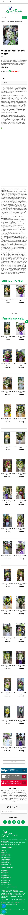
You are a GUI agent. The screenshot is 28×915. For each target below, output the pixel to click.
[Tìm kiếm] (24, 17)
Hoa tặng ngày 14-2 (5, 861)
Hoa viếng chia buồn (6, 857)
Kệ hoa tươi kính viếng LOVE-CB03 (7, 364)
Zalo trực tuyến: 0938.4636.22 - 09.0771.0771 (14, 902)
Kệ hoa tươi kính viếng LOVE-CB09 (7, 446)
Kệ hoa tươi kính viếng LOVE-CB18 (20, 556)
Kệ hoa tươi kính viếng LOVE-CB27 (7, 693)
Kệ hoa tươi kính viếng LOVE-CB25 (7, 666)
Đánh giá (5, 82)
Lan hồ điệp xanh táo (6, 877)
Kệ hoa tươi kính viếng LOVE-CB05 (7, 392)
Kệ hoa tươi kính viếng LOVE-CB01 (7, 299)
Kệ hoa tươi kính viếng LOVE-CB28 (20, 693)
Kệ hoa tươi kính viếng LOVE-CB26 (20, 666)
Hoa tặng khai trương (6, 855)
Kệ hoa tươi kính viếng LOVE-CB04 (20, 364)
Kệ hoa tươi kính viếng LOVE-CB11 (7, 474)
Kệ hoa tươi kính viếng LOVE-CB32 (20, 748)
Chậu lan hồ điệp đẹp (6, 884)
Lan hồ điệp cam (5, 879)
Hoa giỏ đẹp (4, 852)
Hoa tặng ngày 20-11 (6, 864)
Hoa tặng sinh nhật (5, 854)
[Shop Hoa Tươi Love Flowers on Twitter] (9, 822)
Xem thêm (14, 313)
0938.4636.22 (15, 71)
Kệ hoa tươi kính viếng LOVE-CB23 (7, 638)
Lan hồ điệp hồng (5, 875)
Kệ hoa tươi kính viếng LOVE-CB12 (20, 474)
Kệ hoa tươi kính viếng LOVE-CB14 (20, 501)
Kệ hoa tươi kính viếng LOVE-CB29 (7, 721)
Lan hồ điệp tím (4, 872)
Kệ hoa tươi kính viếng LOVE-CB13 (7, 501)
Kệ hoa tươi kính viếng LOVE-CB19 (7, 584)
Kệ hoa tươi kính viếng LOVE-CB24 (20, 638)
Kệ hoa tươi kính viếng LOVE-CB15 (7, 529)
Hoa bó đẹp (3, 850)
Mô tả (4, 78)
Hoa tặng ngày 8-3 (5, 859)
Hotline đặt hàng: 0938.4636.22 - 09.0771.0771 (13, 900)
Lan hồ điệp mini (5, 882)
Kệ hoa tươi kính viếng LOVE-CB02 (20, 299)
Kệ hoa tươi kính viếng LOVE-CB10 (20, 446)
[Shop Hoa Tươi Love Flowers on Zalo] (13, 822)
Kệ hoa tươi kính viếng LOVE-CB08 (20, 419)
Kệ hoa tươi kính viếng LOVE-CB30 (20, 721)
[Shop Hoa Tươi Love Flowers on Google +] (23, 822)
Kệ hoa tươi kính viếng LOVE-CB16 (20, 529)
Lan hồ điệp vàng (5, 874)
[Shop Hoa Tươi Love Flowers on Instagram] (18, 822)
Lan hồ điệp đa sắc (5, 880)
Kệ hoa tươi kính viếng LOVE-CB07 (7, 419)
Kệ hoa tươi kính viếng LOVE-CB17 (7, 556)
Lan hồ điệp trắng (5, 870)
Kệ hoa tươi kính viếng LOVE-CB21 (7, 611)
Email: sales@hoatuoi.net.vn (10, 904)
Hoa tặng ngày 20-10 (6, 862)
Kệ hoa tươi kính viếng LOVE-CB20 (20, 584)
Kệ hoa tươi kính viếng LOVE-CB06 (20, 392)
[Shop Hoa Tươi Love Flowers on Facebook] (5, 822)
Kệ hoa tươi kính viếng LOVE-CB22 (20, 611)
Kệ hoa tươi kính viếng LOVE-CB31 (7, 748)
